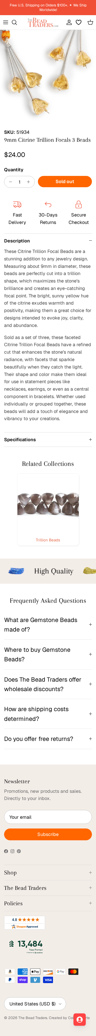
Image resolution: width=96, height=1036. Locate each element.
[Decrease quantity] (9, 181)
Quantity (13, 170)
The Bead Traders (32, 1017)
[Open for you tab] (79, 1019)
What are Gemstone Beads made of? (40, 624)
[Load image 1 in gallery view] (48, 78)
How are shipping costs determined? (36, 713)
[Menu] (5, 22)
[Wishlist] (79, 22)
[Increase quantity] (30, 181)
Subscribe (48, 834)
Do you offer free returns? (38, 739)
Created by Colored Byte (69, 1017)
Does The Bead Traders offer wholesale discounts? (42, 684)
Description (17, 241)
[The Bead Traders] (43, 22)
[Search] (17, 22)
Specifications (20, 439)
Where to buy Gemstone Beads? (37, 654)
